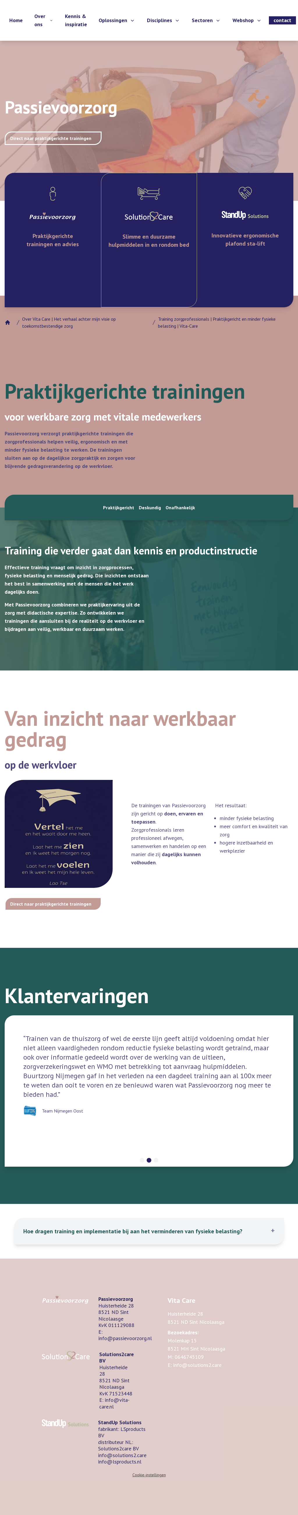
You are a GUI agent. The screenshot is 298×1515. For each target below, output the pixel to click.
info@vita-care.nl (114, 1403)
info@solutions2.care (122, 1455)
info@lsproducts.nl (119, 1461)
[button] (149, 1231)
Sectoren (202, 20)
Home (16, 20)
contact (282, 20)
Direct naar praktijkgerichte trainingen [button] (50, 138)
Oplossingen (113, 20)
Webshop (243, 20)
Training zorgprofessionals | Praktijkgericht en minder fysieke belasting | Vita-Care (217, 322)
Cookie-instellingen (149, 1474)
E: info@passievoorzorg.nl (125, 1335)
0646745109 (189, 1356)
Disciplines (159, 20)
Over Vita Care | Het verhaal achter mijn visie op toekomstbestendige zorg (69, 322)
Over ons (39, 20)
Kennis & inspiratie (76, 20)
